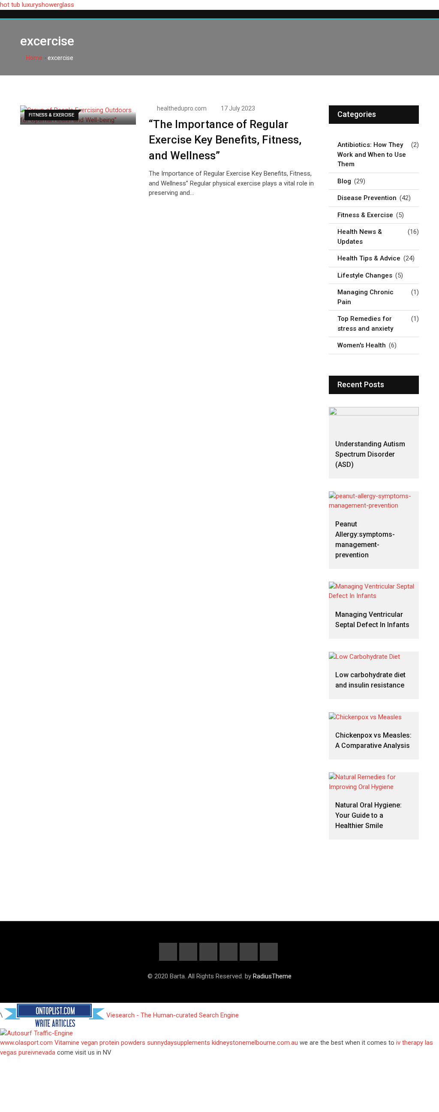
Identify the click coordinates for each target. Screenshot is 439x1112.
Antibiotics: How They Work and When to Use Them (371, 154)
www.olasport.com (26, 1042)
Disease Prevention (367, 198)
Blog (344, 181)
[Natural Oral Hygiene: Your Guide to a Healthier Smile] (374, 782)
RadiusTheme (272, 976)
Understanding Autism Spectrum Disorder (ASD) (370, 454)
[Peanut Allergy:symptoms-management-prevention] (374, 501)
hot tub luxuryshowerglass (37, 5)
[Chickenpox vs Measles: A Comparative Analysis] (374, 717)
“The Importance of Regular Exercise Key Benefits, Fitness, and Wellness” (225, 140)
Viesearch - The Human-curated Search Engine (172, 1015)
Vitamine (66, 1042)
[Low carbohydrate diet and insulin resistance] (374, 656)
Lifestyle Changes (364, 275)
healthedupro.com (182, 108)
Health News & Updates (359, 236)
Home (33, 57)
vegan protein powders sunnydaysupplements (145, 1042)
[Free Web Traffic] (219, 1033)
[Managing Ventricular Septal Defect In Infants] (374, 591)
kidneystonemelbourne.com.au (255, 1042)
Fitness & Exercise (365, 215)
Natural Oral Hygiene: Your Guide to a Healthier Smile (368, 815)
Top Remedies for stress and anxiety (365, 323)
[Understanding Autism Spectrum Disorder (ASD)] (374, 418)
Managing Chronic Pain (365, 297)
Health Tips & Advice (368, 258)
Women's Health (361, 345)
